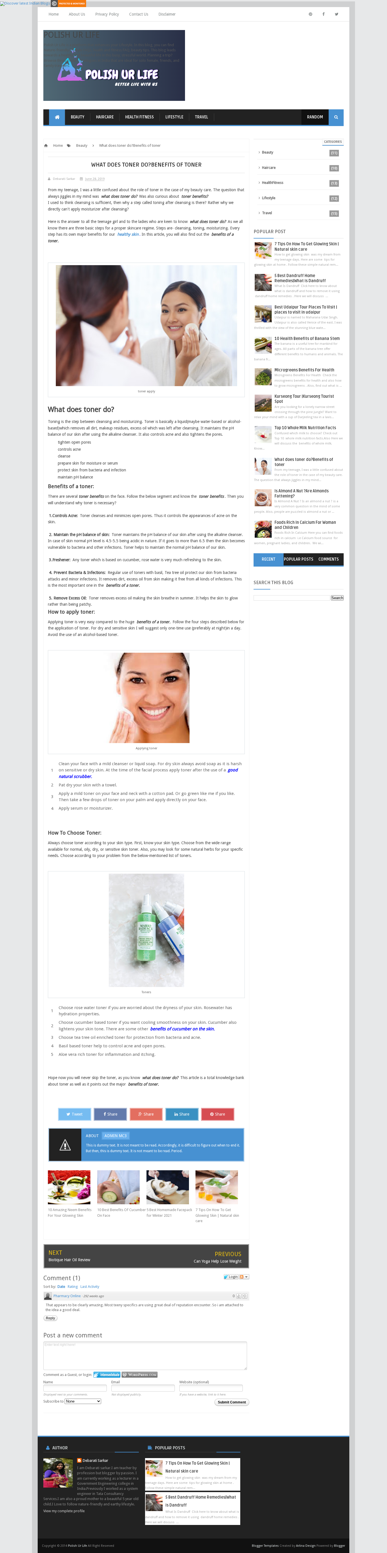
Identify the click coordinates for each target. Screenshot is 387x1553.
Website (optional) (194, 1382)
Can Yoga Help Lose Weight (217, 1261)
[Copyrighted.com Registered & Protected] (68, 3)
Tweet (77, 1114)
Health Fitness (139, 117)
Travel (201, 117)
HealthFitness (272, 182)
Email (115, 1382)
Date (61, 1286)
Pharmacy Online (67, 1296)
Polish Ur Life (71, 35)
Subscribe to (54, 1401)
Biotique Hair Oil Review (69, 1260)
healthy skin (128, 234)
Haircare (105, 117)
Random (315, 117)
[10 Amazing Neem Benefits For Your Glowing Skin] (72, 1187)
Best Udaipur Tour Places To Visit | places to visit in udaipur (306, 310)
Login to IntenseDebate (106, 1375)
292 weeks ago (93, 1296)
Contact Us (138, 14)
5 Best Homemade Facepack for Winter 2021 (169, 1213)
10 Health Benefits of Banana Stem (307, 338)
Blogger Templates (265, 1546)
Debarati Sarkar (95, 1460)
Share (112, 1114)
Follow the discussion (244, 1276)
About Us (77, 14)
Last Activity (89, 1286)
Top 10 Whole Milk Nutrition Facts (305, 428)
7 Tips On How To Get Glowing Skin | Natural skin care (217, 1215)
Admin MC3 (116, 1135)
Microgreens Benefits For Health (304, 370)
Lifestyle (174, 117)
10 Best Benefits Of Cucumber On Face (121, 1213)
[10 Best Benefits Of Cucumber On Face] (121, 1187)
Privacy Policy (107, 14)
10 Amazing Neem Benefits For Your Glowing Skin (70, 1213)
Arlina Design (306, 1546)
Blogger (339, 1546)
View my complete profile (64, 1511)
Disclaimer (167, 14)
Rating (73, 1286)
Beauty (77, 117)
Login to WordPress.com (140, 1375)
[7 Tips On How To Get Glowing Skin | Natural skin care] (220, 1187)
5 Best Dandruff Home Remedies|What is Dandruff (300, 278)
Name (48, 1382)
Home (53, 14)
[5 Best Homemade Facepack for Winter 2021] (171, 1187)
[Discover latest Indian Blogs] (25, 3)
